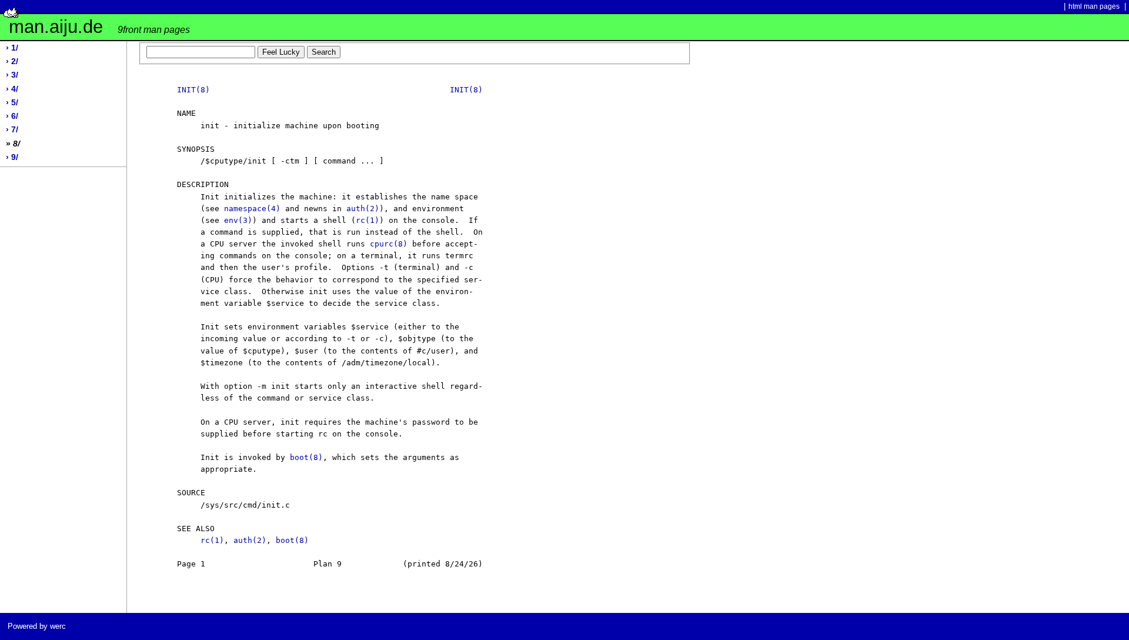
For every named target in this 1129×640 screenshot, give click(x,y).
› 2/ (12, 61)
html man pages (1094, 6)
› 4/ (12, 89)
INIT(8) (193, 89)
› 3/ (12, 75)
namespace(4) (252, 208)
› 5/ (12, 102)
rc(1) (367, 220)
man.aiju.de (99, 26)
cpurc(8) (388, 243)
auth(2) (362, 208)
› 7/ (12, 129)
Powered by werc (37, 626)
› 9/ (12, 157)
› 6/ (12, 116)
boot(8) (306, 457)
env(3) (238, 220)
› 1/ (12, 48)
